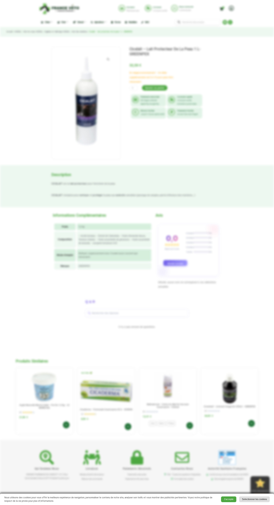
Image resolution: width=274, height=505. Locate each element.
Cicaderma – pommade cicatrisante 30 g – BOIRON (106, 409)
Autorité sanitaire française (227, 468)
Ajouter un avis (175, 263)
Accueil (9, 32)
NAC (146, 22)
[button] (108, 59)
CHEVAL (17, 32)
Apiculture (98, 22)
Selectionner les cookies (254, 499)
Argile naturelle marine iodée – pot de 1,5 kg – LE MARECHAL (44, 406)
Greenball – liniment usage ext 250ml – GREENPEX (229, 406)
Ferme (117, 22)
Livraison (92, 468)
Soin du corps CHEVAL (33, 32)
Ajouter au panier (155, 88)
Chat (63, 22)
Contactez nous (182, 468)
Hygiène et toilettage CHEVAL (57, 32)
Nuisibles (132, 22)
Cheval (79, 22)
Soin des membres (79, 32)
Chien (47, 22)
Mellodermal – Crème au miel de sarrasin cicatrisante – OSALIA (168, 406)
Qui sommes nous (47, 468)
